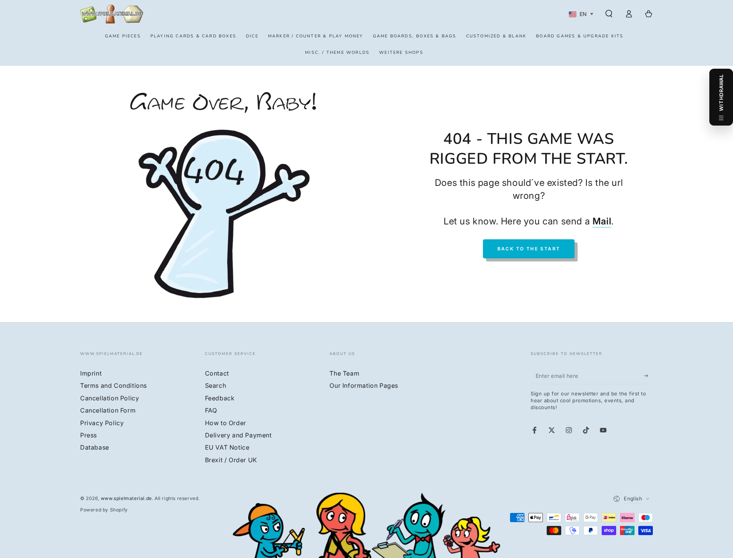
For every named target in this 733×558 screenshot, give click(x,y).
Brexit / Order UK (231, 460)
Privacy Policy (102, 423)
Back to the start (528, 249)
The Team (344, 373)
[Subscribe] (648, 375)
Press (88, 435)
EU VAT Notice (227, 447)
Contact (217, 373)
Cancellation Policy (109, 398)
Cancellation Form (108, 410)
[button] (609, 13)
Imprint (91, 373)
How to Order (225, 423)
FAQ (211, 410)
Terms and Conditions (113, 385)
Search (215, 385)
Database (94, 447)
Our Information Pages (363, 385)
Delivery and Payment (238, 435)
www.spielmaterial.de (126, 498)
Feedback (220, 398)
